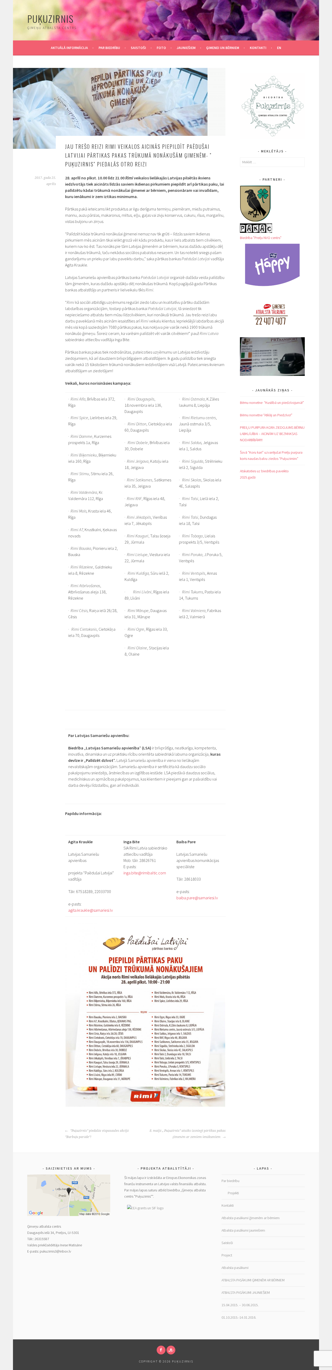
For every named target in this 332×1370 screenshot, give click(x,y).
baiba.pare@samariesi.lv (197, 897)
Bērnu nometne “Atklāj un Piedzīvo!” (266, 415)
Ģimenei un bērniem (222, 47)
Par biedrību (109, 47)
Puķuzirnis (50, 18)
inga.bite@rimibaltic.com (144, 872)
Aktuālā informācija (69, 47)
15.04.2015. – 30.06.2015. (240, 1305)
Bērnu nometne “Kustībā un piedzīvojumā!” (272, 402)
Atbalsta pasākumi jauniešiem (243, 1230)
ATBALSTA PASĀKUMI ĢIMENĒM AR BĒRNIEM (253, 1280)
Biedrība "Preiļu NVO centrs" (260, 237)
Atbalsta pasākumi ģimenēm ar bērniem (251, 1218)
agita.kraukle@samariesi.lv (90, 910)
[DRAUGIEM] (171, 1350)
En (279, 47)
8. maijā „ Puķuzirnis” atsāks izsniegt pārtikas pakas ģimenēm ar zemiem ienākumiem (188, 1134)
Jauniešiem (186, 47)
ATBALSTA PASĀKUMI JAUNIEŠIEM (246, 1292)
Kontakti (258, 47)
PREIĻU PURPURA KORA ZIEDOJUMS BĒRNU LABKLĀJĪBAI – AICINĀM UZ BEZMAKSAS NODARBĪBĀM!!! (272, 433)
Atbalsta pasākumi (235, 1267)
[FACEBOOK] (161, 1350)
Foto (161, 47)
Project (227, 1255)
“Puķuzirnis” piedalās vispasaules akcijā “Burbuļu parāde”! (97, 1134)
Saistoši (138, 47)
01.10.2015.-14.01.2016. (239, 1317)
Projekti (233, 1193)
